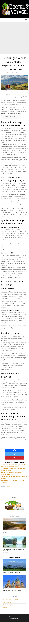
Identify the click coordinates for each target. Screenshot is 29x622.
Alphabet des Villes (8, 610)
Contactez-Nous (7, 602)
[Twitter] (14, 454)
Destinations (8, 486)
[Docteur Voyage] (14, 505)
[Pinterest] (14, 458)
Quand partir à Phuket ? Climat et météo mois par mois (13, 549)
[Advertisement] (14, 38)
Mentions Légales (8, 605)
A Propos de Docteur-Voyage (11, 599)
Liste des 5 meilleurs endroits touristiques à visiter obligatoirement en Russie (14, 589)
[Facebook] (14, 450)
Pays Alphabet (7, 607)
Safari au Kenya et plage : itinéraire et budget (12, 531)
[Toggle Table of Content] (17, 117)
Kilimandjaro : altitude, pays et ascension (13, 572)
